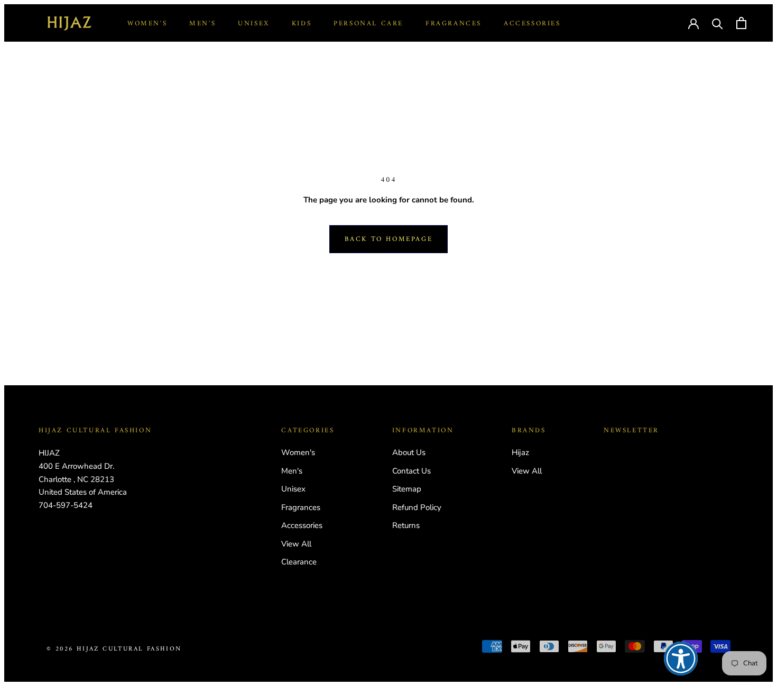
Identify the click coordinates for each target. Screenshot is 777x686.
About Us (409, 452)
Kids (301, 23)
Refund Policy (416, 507)
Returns (406, 525)
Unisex (254, 23)
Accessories (532, 23)
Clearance (299, 562)
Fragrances (454, 23)
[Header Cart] (741, 23)
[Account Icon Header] (693, 22)
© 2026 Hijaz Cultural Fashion (114, 649)
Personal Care (368, 23)
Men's (202, 23)
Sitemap (406, 489)
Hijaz (520, 452)
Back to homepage (389, 239)
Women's (147, 23)
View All (296, 544)
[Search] (717, 23)
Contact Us (411, 471)
